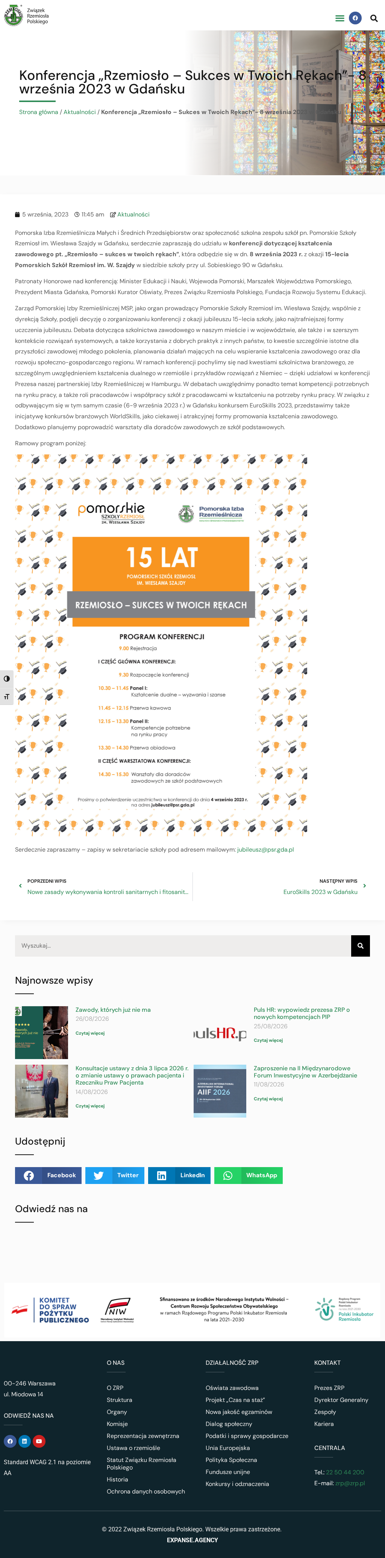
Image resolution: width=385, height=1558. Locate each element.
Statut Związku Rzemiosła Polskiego (141, 1463)
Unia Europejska (228, 1448)
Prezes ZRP (329, 1388)
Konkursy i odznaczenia (237, 1484)
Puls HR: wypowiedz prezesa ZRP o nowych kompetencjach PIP (302, 1013)
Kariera (324, 1424)
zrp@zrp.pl (350, 1483)
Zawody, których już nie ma (113, 1010)
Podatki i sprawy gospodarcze (247, 1436)
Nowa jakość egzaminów (239, 1412)
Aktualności (80, 112)
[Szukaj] (360, 946)
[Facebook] (355, 18)
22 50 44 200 (344, 1472)
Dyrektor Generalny (341, 1400)
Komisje (117, 1424)
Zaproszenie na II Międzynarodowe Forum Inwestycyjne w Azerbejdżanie (305, 1071)
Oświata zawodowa (232, 1388)
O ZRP (115, 1388)
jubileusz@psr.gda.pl (265, 849)
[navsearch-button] (374, 18)
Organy (117, 1412)
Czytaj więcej (90, 1033)
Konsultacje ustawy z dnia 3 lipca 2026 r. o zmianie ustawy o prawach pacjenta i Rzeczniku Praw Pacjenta (132, 1075)
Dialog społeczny (229, 1424)
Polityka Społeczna (231, 1460)
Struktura (119, 1400)
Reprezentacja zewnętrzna (143, 1436)
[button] (339, 18)
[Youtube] (39, 1441)
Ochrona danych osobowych (146, 1491)
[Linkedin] (24, 1441)
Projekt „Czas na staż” (235, 1400)
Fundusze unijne (228, 1472)
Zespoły (325, 1412)
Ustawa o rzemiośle (133, 1448)
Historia (117, 1479)
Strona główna (38, 112)
